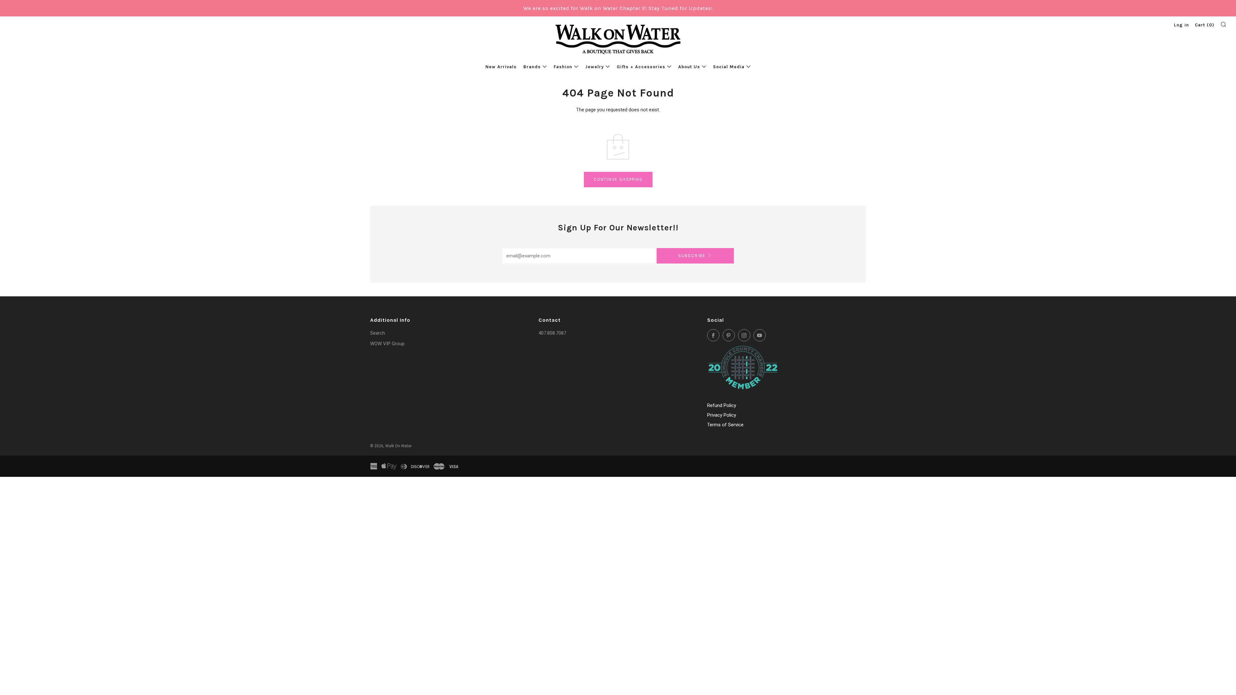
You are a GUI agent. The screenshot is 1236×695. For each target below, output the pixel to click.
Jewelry (594, 67)
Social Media (728, 67)
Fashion (563, 67)
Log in (1181, 25)
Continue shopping (618, 179)
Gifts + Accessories (641, 67)
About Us (689, 67)
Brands (532, 67)
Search (377, 333)
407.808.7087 (552, 333)
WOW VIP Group (387, 344)
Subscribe (692, 255)
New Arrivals (501, 67)
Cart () (1204, 25)
